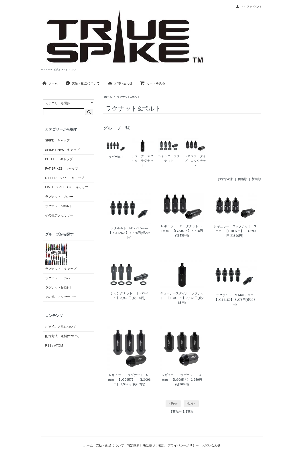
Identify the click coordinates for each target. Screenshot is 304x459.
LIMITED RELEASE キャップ (66, 187)
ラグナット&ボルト (128, 96)
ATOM (58, 345)
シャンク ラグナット (169, 158)
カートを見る (155, 83)
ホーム (53, 83)
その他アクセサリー (59, 215)
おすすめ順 (225, 179)
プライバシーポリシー (183, 445)
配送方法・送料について (62, 336)
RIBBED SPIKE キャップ (64, 178)
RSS (48, 345)
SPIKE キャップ (57, 140)
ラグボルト (116, 157)
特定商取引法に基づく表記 (145, 445)
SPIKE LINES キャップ (62, 150)
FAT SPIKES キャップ (61, 168)
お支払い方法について (60, 326)
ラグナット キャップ (60, 268)
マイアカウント (251, 6)
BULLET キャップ (59, 159)
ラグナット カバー (59, 196)
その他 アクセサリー (60, 297)
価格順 (242, 179)
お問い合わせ (123, 83)
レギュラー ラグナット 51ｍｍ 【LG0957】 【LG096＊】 (129, 379)
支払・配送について (86, 83)
